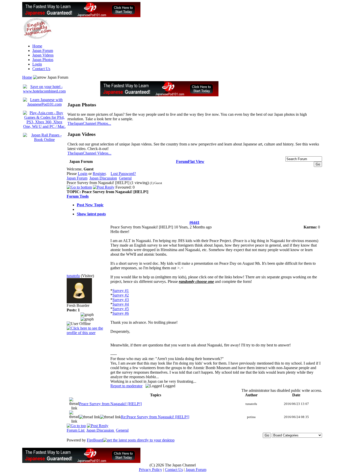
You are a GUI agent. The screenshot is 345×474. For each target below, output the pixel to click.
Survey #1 (120, 290)
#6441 (194, 222)
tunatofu (73, 276)
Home (37, 46)
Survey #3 (120, 300)
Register (99, 173)
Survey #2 (120, 295)
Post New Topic (90, 205)
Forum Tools (78, 196)
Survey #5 (120, 309)
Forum (182, 161)
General (125, 178)
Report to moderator (126, 386)
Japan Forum (42, 50)
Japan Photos (42, 59)
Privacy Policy (150, 469)
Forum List (76, 430)
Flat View (196, 161)
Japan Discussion (103, 178)
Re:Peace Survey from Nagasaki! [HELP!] (155, 417)
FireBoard (95, 440)
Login (37, 64)
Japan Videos (43, 55)
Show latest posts (91, 214)
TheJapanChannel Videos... (89, 153)
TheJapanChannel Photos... (89, 123)
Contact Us (41, 69)
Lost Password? (123, 173)
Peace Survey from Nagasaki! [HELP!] (110, 404)
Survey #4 (120, 304)
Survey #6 (120, 313)
